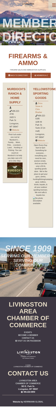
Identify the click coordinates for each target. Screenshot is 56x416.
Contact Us (28, 338)
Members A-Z (42, 75)
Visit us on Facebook (29, 341)
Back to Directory (19, 75)
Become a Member (28, 335)
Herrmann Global (33, 402)
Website (15, 130)
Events (28, 332)
